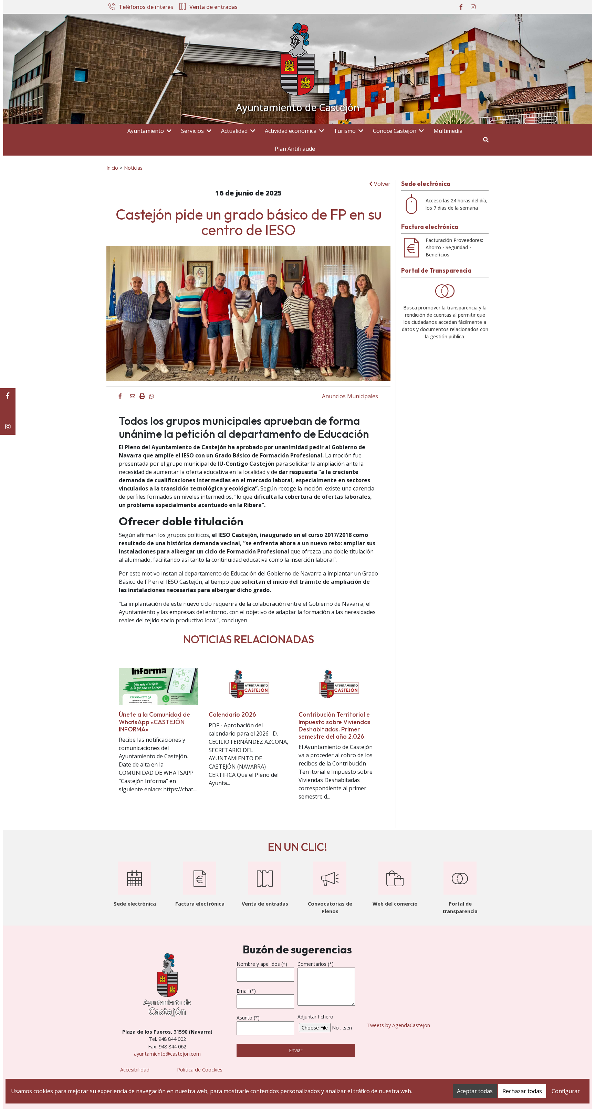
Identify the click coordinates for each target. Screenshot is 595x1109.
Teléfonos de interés (146, 7)
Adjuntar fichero (315, 1016)
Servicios (192, 131)
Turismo (345, 131)
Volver (381, 184)
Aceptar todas (475, 1091)
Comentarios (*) (316, 964)
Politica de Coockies (199, 1069)
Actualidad (234, 131)
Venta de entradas (213, 7)
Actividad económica (290, 131)
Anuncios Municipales (350, 396)
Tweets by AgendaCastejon (398, 1025)
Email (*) (246, 990)
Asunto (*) (248, 1017)
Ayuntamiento (145, 131)
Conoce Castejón (394, 131)
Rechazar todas (522, 1091)
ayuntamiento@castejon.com (167, 1053)
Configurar (566, 1091)
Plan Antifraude (295, 148)
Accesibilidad (134, 1069)
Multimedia (448, 131)
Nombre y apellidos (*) (262, 964)
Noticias (133, 167)
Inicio (112, 167)
